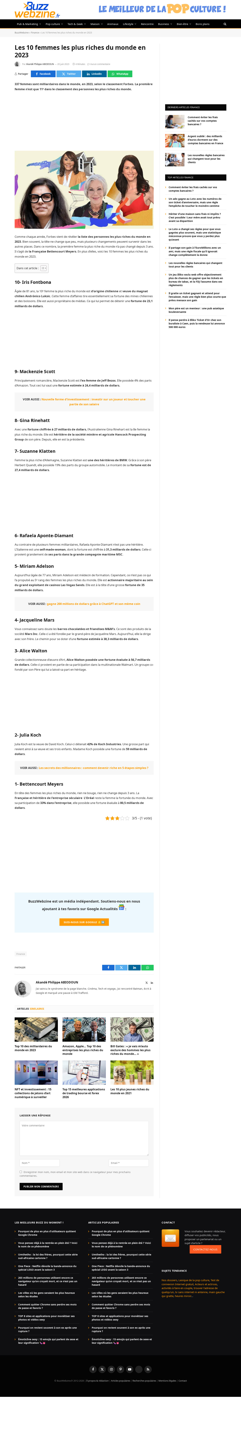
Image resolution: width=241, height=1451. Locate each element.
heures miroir (183, 1296)
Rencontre (147, 24)
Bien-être (182, 24)
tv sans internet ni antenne (191, 1292)
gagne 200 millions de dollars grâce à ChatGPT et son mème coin (93, 604)
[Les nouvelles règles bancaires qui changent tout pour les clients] (175, 159)
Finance (35, 32)
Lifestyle (128, 24)
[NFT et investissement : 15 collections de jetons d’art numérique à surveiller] (36, 1072)
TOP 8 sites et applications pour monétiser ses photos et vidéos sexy (46, 1317)
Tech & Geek (75, 24)
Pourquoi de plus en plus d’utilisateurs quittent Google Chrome (47, 1233)
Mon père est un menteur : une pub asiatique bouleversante (196, 309)
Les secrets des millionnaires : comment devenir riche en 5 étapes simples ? (93, 768)
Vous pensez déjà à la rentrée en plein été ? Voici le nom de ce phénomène (47, 1244)
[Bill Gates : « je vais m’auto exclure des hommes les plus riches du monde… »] (132, 1029)
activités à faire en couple (177, 1288)
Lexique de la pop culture (194, 1280)
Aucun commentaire (100, 64)
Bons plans (202, 24)
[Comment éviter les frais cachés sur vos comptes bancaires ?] (175, 121)
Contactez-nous (205, 1249)
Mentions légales (167, 1380)
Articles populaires (120, 1380)
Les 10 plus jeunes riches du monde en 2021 (129, 1091)
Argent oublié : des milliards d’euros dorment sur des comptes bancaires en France (205, 139)
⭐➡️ (84, 922)
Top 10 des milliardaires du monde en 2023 (33, 1048)
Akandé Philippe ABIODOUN (40, 64)
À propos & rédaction (97, 1380)
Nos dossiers (169, 1280)
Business (163, 24)
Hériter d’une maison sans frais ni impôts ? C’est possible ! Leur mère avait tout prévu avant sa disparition (195, 217)
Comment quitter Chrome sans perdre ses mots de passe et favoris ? (47, 1306)
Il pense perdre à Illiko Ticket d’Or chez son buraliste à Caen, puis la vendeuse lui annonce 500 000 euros (197, 323)
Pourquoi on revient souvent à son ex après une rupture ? (47, 1329)
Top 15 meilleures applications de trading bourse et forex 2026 (83, 1093)
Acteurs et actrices (206, 1284)
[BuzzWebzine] (37, 9)
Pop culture (53, 24)
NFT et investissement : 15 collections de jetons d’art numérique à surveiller (33, 1093)
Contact (183, 1380)
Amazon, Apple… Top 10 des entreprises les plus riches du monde (82, 1050)
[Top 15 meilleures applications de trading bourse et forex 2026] (84, 1072)
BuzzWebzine (22, 32)
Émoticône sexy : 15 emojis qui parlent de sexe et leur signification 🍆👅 (48, 1341)
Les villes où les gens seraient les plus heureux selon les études (46, 1294)
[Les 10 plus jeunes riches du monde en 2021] (132, 1072)
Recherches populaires (144, 1380)
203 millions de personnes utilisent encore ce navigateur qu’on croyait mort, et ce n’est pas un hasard (47, 1281)
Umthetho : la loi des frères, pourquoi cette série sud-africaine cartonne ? (48, 1256)
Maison (95, 24)
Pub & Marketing (27, 24)
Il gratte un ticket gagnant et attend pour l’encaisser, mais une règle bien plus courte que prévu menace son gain (197, 296)
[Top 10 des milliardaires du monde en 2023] (36, 1029)
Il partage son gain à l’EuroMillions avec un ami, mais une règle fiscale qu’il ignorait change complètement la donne (195, 251)
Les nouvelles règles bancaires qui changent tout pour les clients (206, 158)
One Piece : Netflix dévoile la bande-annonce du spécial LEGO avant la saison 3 (47, 1267)
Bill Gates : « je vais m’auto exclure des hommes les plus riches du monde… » (130, 1050)
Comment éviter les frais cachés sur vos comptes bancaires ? (203, 120)
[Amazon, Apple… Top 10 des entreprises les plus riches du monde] (84, 1029)
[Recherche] (224, 24)
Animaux (112, 24)
